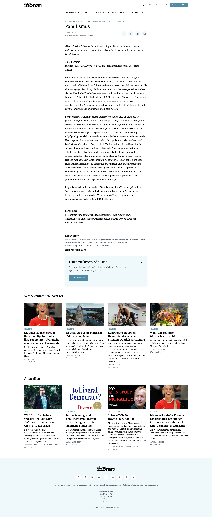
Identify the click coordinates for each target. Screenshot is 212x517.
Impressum (82, 485)
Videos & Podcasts (116, 412)
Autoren (134, 12)
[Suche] (143, 5)
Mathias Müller (31, 359)
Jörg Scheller (114, 365)
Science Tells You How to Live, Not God (121, 417)
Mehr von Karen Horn (75, 250)
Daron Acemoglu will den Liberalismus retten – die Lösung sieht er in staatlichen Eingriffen (81, 420)
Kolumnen (99, 12)
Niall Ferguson (31, 445)
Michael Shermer (115, 447)
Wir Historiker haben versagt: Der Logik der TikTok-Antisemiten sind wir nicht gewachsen (39, 420)
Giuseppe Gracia (73, 355)
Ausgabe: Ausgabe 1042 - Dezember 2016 (108, 21)
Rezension (70, 412)
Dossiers (87, 12)
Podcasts (112, 12)
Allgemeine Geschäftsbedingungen (105, 485)
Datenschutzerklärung (133, 485)
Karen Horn (70, 32)
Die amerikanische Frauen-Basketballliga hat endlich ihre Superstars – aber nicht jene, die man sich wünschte (42, 338)
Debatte (27, 412)
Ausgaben (163, 5)
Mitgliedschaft (179, 5)
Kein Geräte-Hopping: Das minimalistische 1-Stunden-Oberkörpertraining (126, 336)
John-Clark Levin (50, 445)
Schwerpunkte (72, 12)
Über (144, 12)
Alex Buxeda (132, 447)
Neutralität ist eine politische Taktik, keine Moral (84, 334)
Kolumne (69, 21)
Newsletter (151, 5)
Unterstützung (151, 485)
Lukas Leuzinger (157, 349)
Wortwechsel (81, 21)
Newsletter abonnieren (64, 485)
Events (123, 12)
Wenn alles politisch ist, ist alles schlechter (164, 334)
